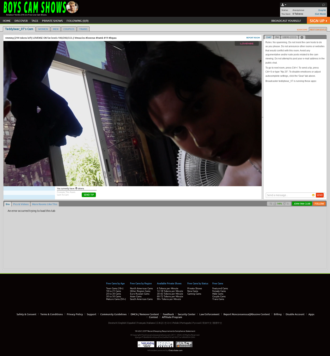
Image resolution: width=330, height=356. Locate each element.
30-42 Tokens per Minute (170, 293)
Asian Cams (136, 296)
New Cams (192, 291)
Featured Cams (220, 288)
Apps (311, 314)
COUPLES (68, 29)
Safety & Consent (26, 314)
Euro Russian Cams (139, 293)
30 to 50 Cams (113, 296)
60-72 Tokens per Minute (170, 296)
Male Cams (217, 293)
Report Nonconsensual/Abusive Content (246, 314)
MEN (55, 29)
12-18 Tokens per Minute (170, 291)
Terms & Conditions (51, 314)
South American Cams (141, 299)
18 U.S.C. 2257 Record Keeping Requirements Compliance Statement (165, 331)
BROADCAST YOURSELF (286, 20)
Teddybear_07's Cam (19, 29)
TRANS (83, 29)
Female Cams (219, 291)
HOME (7, 20)
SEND (320, 195)
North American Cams (141, 288)
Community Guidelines (113, 314)
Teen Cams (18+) (114, 288)
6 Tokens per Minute (167, 288)
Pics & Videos (21, 204)
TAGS (35, 20)
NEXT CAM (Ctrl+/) (318, 29)
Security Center (186, 314)
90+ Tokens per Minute (169, 299)
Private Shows (194, 288)
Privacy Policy (75, 314)
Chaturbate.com (175, 350)
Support (91, 314)
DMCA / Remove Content (145, 314)
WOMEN (43, 29)
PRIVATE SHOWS (52, 20)
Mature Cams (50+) (116, 299)
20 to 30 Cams (113, 293)
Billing (278, 314)
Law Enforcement (209, 314)
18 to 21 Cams (113, 291)
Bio (8, 204)
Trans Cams (218, 299)
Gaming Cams (194, 293)
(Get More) (320, 14)
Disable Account (295, 314)
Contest (153, 317)
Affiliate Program (172, 317)
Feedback (168, 314)
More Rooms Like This (44, 204)
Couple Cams (219, 296)
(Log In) (322, 10)
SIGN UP (317, 21)
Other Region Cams (140, 291)
